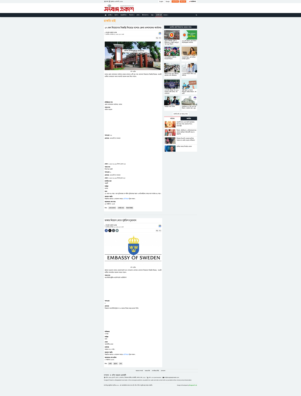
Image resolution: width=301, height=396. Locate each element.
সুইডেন (115, 363)
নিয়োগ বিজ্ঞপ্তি (129, 208)
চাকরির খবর (121, 208)
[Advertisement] (133, 89)
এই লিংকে (126, 199)
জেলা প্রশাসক (112, 208)
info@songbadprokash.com (171, 377)
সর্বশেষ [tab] (172, 119)
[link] (175, 1)
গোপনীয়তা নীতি (155, 370)
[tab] (172, 118)
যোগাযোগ (163, 370)
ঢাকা (121, 363)
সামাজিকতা (193, 1)
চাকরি (110, 363)
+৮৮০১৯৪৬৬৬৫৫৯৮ (156, 377)
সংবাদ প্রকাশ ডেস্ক (111, 32)
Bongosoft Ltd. (193, 385)
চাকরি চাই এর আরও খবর (181, 114)
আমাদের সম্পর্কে (139, 370)
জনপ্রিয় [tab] (189, 119)
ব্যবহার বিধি (147, 370)
